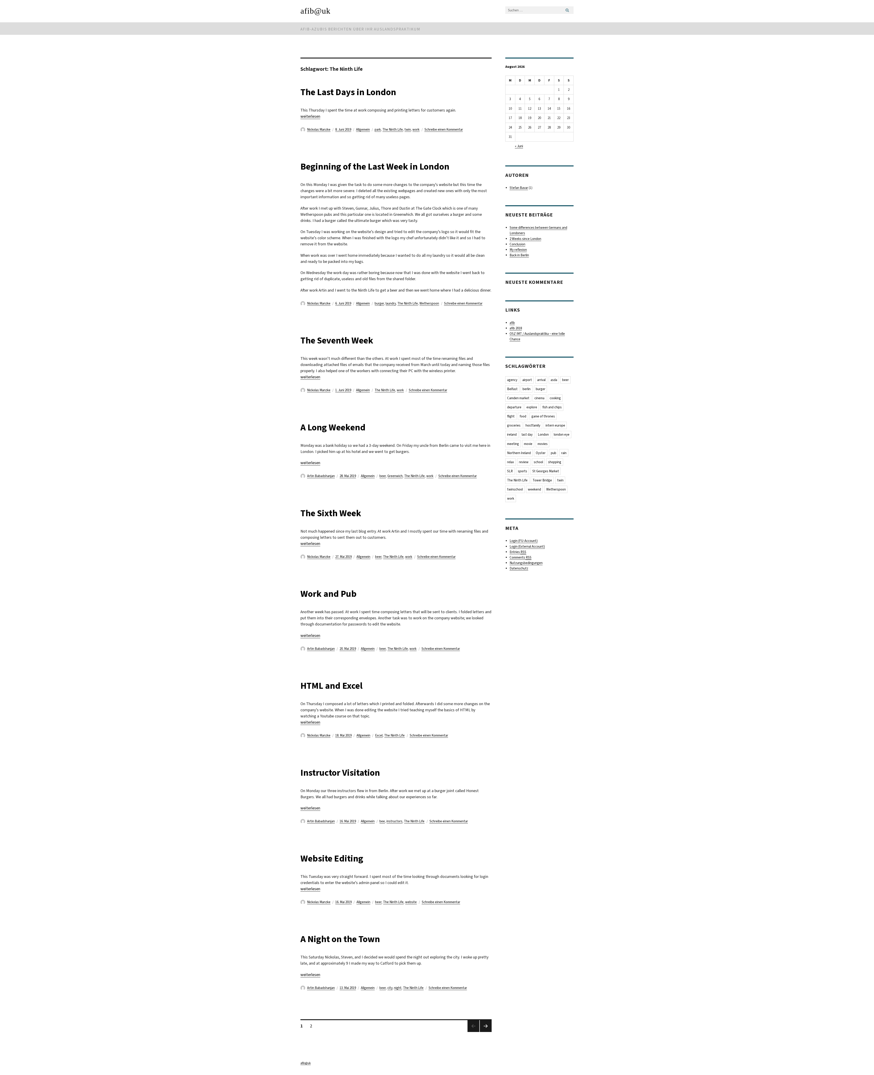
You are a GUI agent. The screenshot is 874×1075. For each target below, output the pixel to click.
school (538, 462)
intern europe (555, 425)
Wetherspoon (429, 303)
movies (543, 444)
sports (522, 471)
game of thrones (543, 416)
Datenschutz (519, 568)
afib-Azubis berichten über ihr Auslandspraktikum (360, 29)
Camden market (518, 398)
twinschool (515, 489)
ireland (512, 434)
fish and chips (552, 407)
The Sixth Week (330, 513)
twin (407, 129)
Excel (379, 735)
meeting (513, 444)
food (523, 416)
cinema (539, 398)
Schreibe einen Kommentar (443, 129)
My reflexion (518, 249)
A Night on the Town (340, 939)
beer (382, 476)
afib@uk (315, 10)
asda (554, 380)
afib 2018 (516, 328)
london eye (561, 434)
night (397, 988)
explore (531, 407)
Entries (518, 552)
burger (379, 303)
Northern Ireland (519, 453)
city (389, 988)
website (411, 902)
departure (514, 407)
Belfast (512, 389)
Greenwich (395, 476)
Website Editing (331, 858)
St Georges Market (545, 471)
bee (382, 821)
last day (527, 434)
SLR (510, 471)
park (378, 129)
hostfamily (533, 425)
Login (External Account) (527, 546)
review (523, 462)
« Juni (519, 146)
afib (512, 322)
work (415, 129)
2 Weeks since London (525, 238)
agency (512, 380)
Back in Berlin (519, 255)
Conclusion (517, 244)
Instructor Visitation (340, 773)
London (543, 434)
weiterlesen (310, 116)
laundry (391, 303)
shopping (554, 462)
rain (564, 453)
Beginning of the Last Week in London (374, 166)
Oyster (541, 453)
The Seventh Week (336, 340)
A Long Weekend (333, 427)
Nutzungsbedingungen (526, 563)
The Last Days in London (348, 92)
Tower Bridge (542, 480)
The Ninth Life (392, 129)
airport (527, 380)
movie (528, 444)
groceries (514, 425)
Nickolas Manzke (318, 129)
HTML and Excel (331, 686)
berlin (527, 389)
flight (511, 416)
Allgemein (363, 129)
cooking (555, 398)
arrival (541, 380)
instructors (394, 821)
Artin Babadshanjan (321, 476)
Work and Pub (328, 594)
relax (510, 462)
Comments (520, 557)
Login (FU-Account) (524, 541)
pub (553, 453)
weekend (534, 489)
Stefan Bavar (519, 188)
